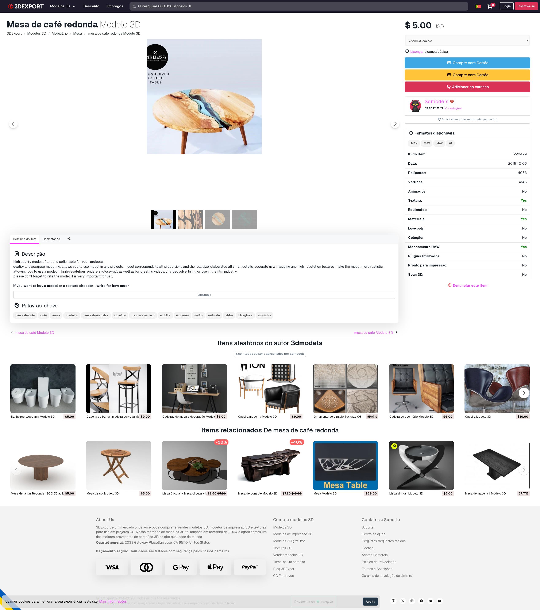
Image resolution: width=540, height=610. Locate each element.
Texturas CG (282, 548)
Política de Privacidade (379, 562)
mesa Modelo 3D (325, 493)
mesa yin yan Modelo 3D (406, 493)
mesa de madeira (96, 315)
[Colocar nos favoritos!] (69, 407)
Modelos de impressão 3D (293, 534)
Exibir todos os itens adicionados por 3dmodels (270, 354)
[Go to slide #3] (217, 219)
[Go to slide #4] (244, 219)
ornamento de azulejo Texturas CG (337, 416)
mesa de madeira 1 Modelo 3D (485, 493)
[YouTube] (440, 601)
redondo (214, 315)
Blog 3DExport (284, 569)
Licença (368, 548)
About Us (105, 519)
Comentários (51, 239)
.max (413, 143)
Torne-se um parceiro (289, 562)
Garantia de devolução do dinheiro (387, 575)
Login (507, 6)
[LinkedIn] (430, 601)
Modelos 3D (282, 527)
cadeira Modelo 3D (478, 416)
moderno (182, 315)
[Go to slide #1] (163, 219)
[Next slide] (395, 123)
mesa (56, 315)
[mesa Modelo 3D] (345, 465)
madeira (72, 315)
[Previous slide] (13, 123)
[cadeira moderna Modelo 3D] (270, 388)
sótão (198, 315)
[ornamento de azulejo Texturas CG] (345, 388)
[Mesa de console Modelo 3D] (270, 465)
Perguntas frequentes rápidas (384, 541)
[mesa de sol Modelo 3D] (118, 465)
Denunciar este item (470, 285)
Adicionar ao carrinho (470, 86)
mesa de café (25, 315)
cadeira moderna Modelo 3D (257, 416)
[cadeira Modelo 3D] (497, 388)
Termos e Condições (377, 569)
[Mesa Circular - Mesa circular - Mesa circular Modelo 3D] (194, 465)
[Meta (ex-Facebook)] (421, 601)
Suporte (368, 527)
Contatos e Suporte (381, 519)
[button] (524, 393)
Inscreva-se (526, 6)
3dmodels (436, 101)
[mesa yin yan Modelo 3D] (421, 465)
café (43, 315)
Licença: (417, 51)
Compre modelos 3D (293, 519)
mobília (165, 315)
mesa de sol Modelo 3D (103, 493)
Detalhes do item (24, 239)
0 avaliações (453, 108)
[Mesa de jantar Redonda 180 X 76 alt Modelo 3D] (43, 465)
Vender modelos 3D (288, 555)
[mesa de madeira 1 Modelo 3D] (497, 465)
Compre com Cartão (470, 62)
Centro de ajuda (373, 534)
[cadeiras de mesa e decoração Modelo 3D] (194, 388)
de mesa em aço (143, 315)
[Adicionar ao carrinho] (61, 407)
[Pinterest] (412, 601)
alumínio (120, 315)
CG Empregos (283, 575)
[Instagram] (393, 601)
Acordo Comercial (375, 555)
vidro (229, 315)
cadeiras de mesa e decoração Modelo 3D (191, 416)
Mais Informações (113, 601)
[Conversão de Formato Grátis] (450, 143)
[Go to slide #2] (190, 219)
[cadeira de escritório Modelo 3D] (421, 388)
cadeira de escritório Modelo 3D (411, 416)
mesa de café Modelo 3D (34, 332)
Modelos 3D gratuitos (289, 541)
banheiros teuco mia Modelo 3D (33, 416)
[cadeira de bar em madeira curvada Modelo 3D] (118, 388)
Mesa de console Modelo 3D (257, 493)
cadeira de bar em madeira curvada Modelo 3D (118, 416)
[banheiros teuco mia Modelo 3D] (43, 388)
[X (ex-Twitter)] (402, 601)
